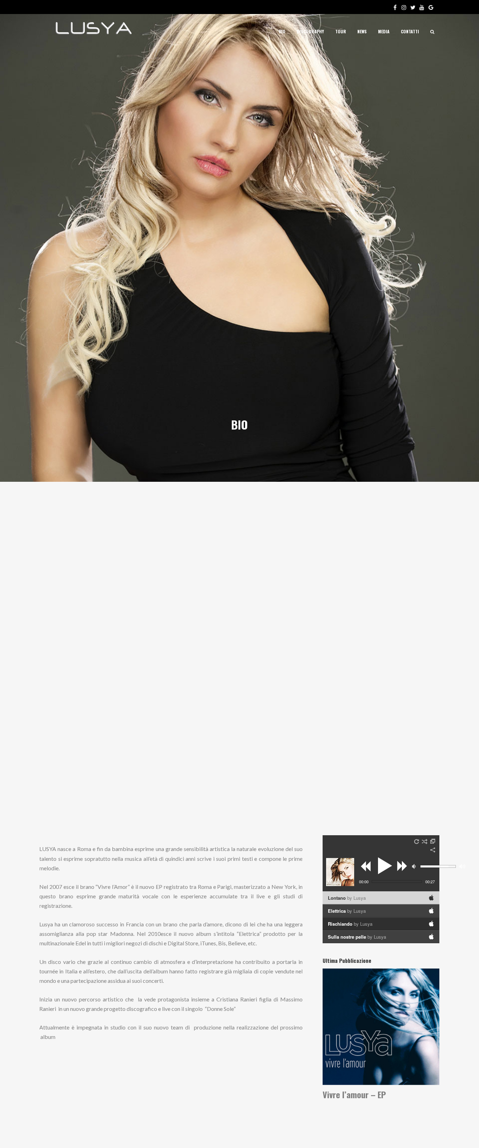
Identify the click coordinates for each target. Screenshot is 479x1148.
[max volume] (462, 866)
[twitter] (414, 7)
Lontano (347, 897)
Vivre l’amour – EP (354, 1094)
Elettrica (347, 910)
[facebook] (396, 7)
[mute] (415, 866)
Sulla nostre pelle (357, 936)
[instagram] (405, 7)
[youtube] (423, 7)
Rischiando (350, 923)
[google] (432, 7)
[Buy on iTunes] (431, 897)
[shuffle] (424, 841)
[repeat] (417, 841)
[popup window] (433, 841)
